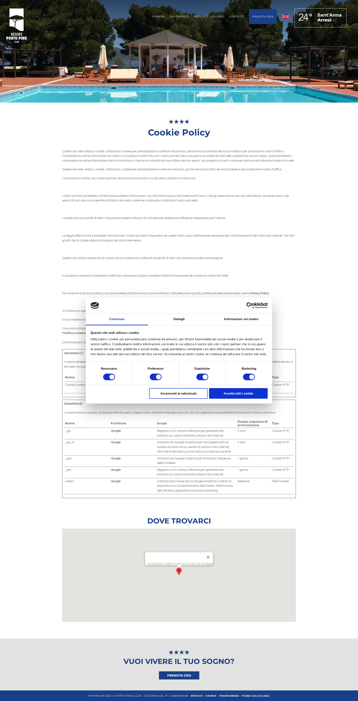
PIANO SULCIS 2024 (256, 695)
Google (116, 430)
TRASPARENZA (229, 695)
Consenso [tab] (116, 319)
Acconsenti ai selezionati (178, 393)
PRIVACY (197, 695)
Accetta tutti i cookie (238, 393)
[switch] (156, 377)
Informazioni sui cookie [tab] (241, 319)
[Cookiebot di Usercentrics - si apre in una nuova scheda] (249, 305)
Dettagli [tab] (179, 319)
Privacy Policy (259, 293)
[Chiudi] (208, 557)
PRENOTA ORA (179, 675)
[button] (179, 571)
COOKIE (211, 695)
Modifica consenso (74, 333)
